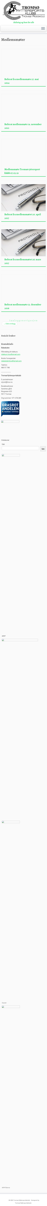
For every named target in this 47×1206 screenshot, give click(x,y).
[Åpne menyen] (43, 28)
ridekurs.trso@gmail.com (10, 354)
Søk (3, 444)
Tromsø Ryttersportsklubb (21, 1200)
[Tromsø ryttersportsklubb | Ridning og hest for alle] (23, 10)
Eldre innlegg (9, 324)
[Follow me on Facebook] (3, 340)
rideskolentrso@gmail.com (11, 361)
